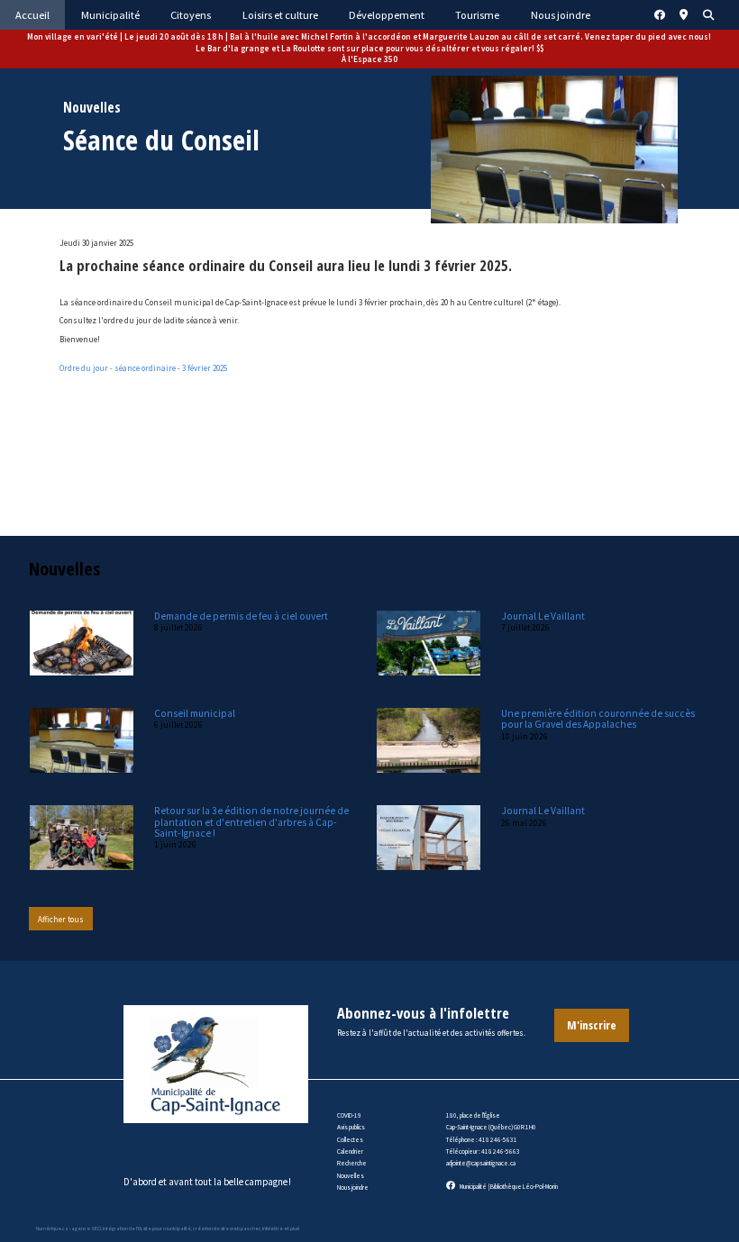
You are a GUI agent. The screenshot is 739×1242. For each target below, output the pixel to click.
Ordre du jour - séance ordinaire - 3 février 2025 (143, 368)
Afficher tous (61, 919)
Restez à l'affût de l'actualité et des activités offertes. (431, 1033)
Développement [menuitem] (386, 15)
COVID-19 (349, 1115)
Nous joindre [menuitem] (560, 15)
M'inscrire (591, 1025)
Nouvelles (350, 1176)
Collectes (350, 1140)
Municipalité (473, 1187)
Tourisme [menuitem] (477, 15)
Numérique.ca (52, 1228)
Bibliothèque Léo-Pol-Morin (524, 1187)
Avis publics (351, 1127)
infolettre (272, 1228)
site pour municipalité (167, 1228)
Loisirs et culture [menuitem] (280, 15)
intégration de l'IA (122, 1228)
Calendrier (350, 1151)
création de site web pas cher (226, 1228)
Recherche (352, 1163)
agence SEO (86, 1228)
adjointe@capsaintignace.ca (480, 1163)
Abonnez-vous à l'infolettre (423, 1012)
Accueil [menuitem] (32, 15)
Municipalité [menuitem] (110, 15)
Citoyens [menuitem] (190, 15)
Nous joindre (353, 1187)
